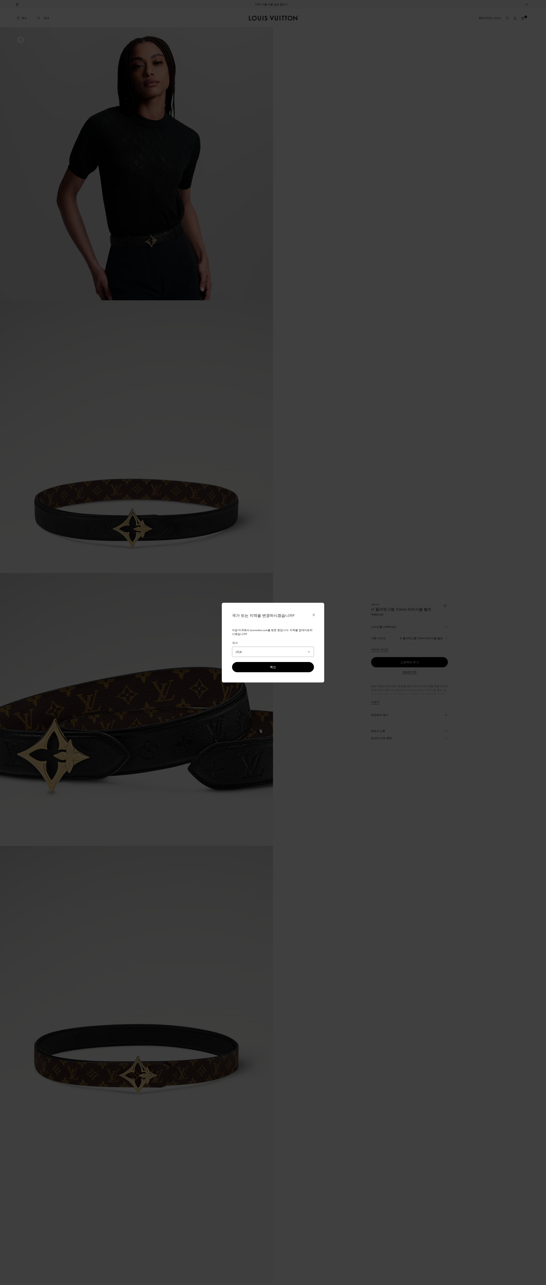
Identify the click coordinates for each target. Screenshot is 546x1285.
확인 (273, 667)
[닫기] (313, 615)
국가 (235, 643)
